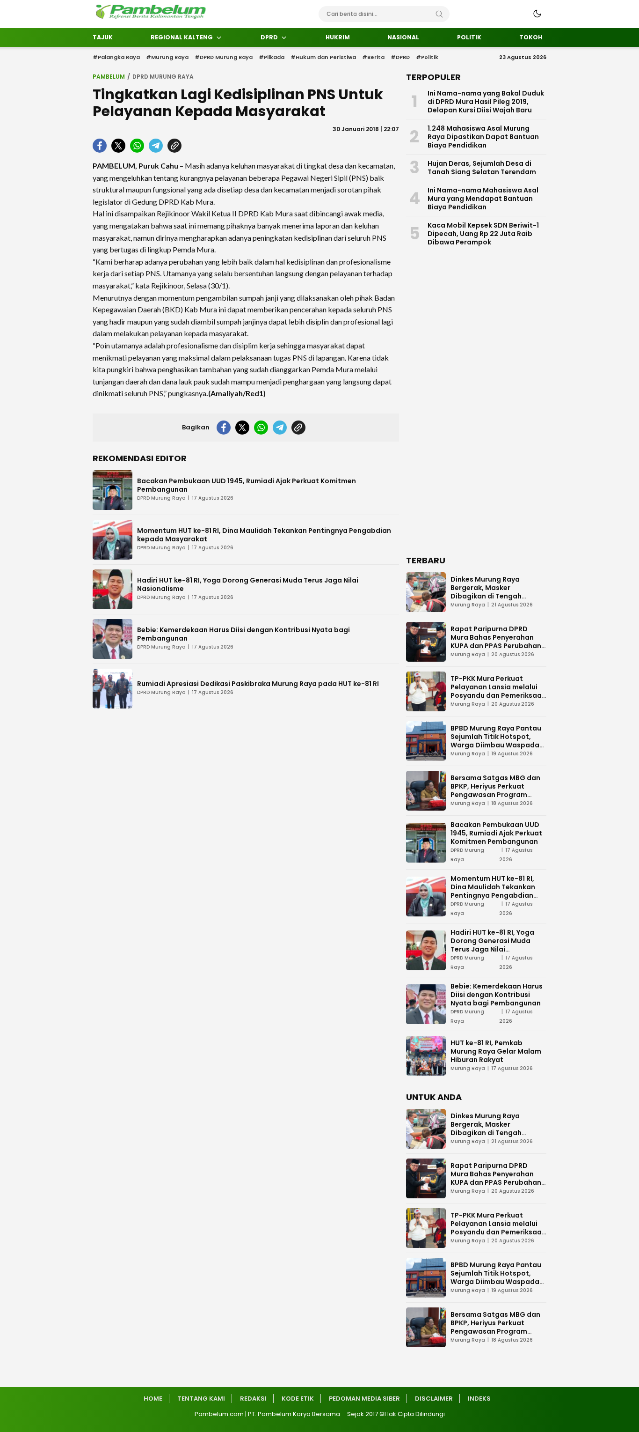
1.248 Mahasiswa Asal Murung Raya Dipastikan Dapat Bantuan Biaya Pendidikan (483, 137)
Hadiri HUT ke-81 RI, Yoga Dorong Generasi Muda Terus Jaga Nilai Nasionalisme (247, 584)
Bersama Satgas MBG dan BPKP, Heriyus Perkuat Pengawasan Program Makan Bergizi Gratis (495, 790)
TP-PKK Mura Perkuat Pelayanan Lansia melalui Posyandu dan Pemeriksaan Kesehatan (498, 691)
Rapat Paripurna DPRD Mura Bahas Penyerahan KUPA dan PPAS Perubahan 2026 (495, 641)
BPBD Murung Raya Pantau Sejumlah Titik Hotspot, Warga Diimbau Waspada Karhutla (495, 740)
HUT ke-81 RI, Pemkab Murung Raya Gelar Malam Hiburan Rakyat (495, 1051)
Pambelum (109, 77)
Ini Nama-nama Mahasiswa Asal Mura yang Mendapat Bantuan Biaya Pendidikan (483, 198)
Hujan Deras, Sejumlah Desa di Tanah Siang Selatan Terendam (482, 168)
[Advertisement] (476, 403)
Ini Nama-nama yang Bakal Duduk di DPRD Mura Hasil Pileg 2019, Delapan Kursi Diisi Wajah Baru (486, 102)
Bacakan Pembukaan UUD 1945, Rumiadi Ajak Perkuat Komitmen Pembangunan (246, 485)
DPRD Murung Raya (163, 77)
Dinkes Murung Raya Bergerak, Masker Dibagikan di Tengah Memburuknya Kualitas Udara (490, 596)
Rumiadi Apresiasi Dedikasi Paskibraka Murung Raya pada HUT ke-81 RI (258, 683)
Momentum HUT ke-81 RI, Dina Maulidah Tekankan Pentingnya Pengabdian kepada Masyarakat (264, 535)
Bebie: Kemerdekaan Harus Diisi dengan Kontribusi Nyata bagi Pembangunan (243, 634)
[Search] (439, 14)
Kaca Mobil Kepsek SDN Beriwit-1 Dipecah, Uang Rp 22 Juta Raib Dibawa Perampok (483, 234)
